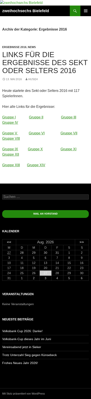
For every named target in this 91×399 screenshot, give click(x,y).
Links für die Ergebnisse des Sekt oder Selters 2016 (44, 62)
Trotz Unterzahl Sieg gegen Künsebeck (29, 355)
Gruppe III (68, 117)
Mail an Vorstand (45, 213)
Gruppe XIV (36, 165)
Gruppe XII (10, 154)
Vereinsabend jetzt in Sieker (21, 347)
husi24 (33, 79)
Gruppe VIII (11, 138)
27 (9, 252)
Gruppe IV (10, 122)
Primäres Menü (85, 11)
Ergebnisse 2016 (14, 47)
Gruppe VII (69, 133)
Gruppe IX (10, 149)
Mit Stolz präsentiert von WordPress (23, 393)
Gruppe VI (37, 133)
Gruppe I (9, 117)
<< (9, 242)
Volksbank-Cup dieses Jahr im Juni (26, 339)
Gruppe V (10, 133)
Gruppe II (36, 117)
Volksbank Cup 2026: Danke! (22, 331)
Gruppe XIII (11, 165)
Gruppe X (35, 149)
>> (82, 242)
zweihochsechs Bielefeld (25, 11)
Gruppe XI (68, 149)
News (32, 47)
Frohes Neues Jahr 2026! (20, 363)
